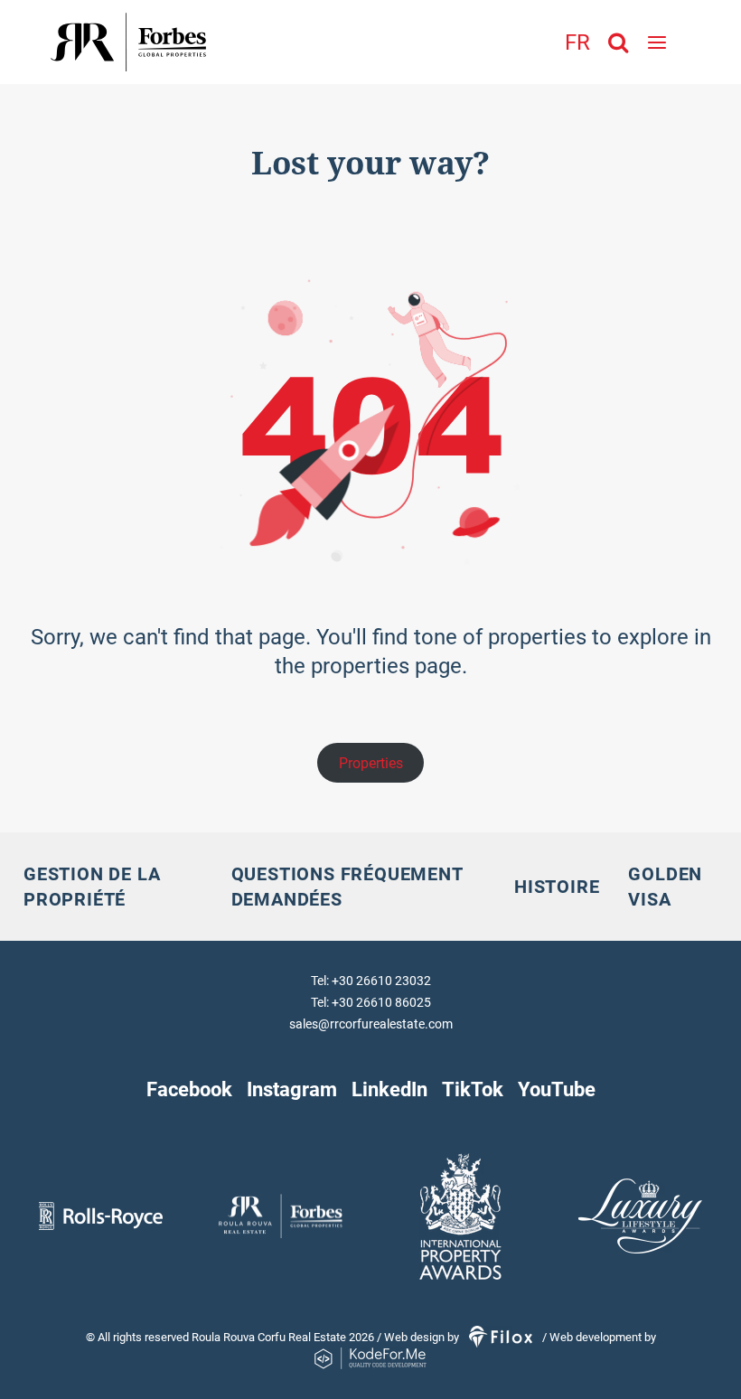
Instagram (292, 1089)
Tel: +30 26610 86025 (371, 1002)
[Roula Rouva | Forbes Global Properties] (185, 42)
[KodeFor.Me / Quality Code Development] (370, 1359)
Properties (371, 763)
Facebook (189, 1089)
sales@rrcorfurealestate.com (371, 1024)
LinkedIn (389, 1089)
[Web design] (502, 1337)
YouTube (557, 1089)
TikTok (472, 1089)
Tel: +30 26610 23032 (371, 980)
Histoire (556, 886)
